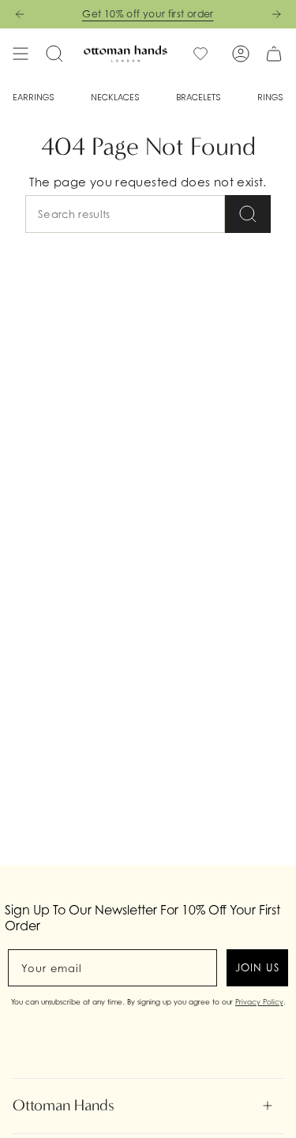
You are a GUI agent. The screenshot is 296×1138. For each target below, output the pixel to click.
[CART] (273, 54)
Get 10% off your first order (148, 14)
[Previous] (20, 14)
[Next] (276, 14)
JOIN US (257, 967)
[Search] (248, 214)
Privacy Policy (259, 1001)
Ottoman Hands (63, 1105)
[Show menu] (20, 54)
